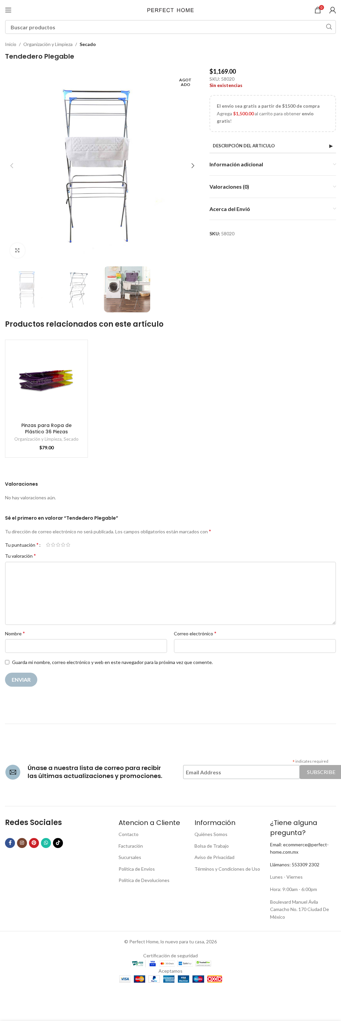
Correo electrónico (195, 633)
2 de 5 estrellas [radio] (53, 544)
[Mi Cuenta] (332, 10)
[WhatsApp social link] (46, 843)
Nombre (15, 633)
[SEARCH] (329, 27)
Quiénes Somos (210, 834)
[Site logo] (170, 9)
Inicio (10, 44)
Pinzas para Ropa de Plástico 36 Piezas (46, 428)
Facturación (131, 846)
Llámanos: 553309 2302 (294, 864)
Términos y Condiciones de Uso (227, 869)
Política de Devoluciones (144, 880)
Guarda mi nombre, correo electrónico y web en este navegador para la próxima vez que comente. (112, 662)
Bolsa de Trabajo (211, 846)
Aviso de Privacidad (214, 857)
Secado (88, 44)
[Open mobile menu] (8, 10)
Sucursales (130, 857)
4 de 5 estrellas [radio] (63, 544)
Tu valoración (20, 555)
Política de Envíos (137, 869)
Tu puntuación (22, 544)
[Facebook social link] (10, 843)
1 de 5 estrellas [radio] (48, 544)
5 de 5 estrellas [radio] (68, 544)
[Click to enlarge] (17, 250)
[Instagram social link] (22, 843)
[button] (11, 165)
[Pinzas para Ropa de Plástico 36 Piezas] (46, 381)
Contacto (129, 834)
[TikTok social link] (58, 843)
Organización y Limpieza (48, 44)
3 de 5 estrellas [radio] (58, 544)
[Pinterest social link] (34, 843)
